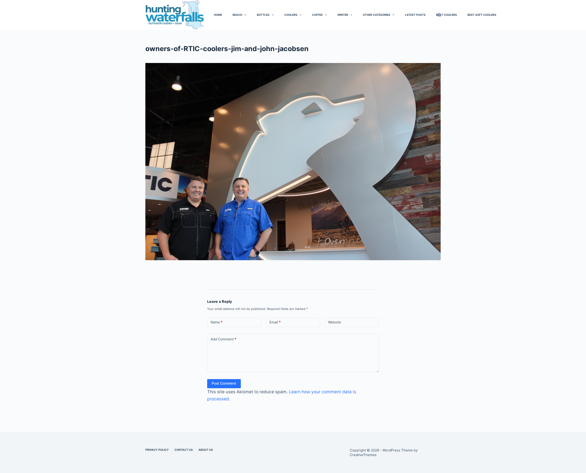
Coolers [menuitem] (290, 14)
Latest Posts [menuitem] (415, 14)
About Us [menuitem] (205, 449)
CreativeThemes (363, 455)
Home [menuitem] (218, 14)
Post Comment (224, 383)
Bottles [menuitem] (263, 14)
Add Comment (223, 339)
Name (216, 322)
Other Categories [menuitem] (376, 14)
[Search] (439, 15)
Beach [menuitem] (237, 14)
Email (275, 322)
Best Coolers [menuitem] (446, 14)
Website (334, 322)
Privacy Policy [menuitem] (157, 449)
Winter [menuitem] (342, 14)
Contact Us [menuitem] (183, 449)
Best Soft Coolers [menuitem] (481, 14)
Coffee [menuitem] (317, 14)
